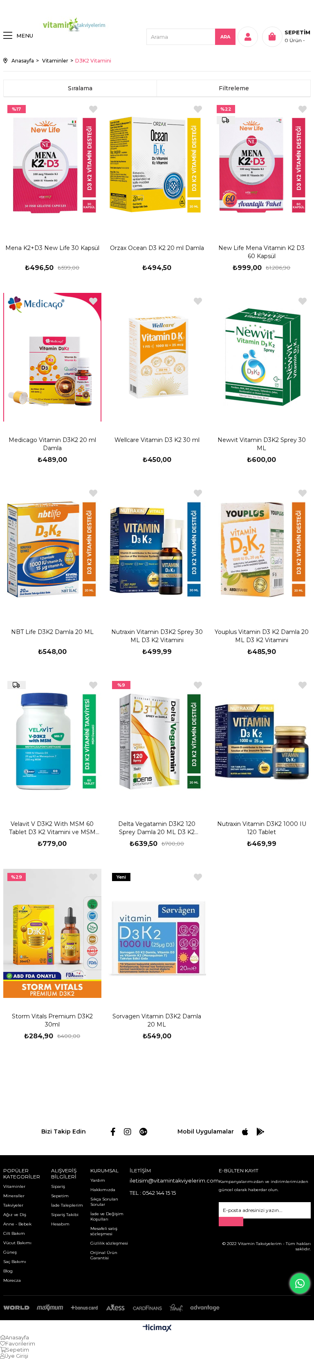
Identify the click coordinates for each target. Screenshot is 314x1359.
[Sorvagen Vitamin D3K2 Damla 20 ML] (157, 933)
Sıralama (80, 88)
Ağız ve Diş (14, 1214)
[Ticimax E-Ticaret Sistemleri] (157, 1328)
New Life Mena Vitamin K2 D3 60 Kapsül (261, 252)
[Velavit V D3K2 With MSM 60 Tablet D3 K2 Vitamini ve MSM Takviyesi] (52, 741)
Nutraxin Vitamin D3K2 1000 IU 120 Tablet (261, 828)
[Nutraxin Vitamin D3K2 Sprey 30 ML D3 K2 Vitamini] (157, 549)
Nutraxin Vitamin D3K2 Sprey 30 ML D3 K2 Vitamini (157, 636)
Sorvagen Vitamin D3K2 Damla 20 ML (156, 1020)
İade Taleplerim (67, 1205)
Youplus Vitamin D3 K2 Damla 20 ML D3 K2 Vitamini (262, 636)
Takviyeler (13, 1205)
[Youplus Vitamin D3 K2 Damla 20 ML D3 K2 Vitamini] (262, 549)
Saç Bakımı (14, 1261)
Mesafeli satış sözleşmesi (103, 1231)
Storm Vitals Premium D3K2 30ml (52, 1020)
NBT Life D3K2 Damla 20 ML (52, 632)
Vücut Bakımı (17, 1242)
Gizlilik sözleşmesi (109, 1243)
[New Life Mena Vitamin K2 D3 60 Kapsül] (262, 165)
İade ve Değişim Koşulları (106, 1216)
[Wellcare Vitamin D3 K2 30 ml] (157, 357)
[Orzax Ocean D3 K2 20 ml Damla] (157, 165)
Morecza (12, 1280)
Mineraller (14, 1195)
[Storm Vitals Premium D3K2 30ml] (52, 933)
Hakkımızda (102, 1189)
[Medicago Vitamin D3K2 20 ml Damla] (52, 357)
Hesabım (60, 1224)
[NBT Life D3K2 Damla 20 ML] (52, 549)
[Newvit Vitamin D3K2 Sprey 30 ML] (262, 357)
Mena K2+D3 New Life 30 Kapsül (52, 248)
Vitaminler (14, 1186)
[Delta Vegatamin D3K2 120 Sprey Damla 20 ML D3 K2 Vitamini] (157, 741)
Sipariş (58, 1186)
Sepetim (60, 1195)
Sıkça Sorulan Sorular (104, 1201)
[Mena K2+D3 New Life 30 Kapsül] (52, 165)
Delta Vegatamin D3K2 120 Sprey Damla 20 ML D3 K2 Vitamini (156, 828)
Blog (8, 1271)
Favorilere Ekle (93, 109)
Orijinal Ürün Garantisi (103, 1255)
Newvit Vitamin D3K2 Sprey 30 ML (262, 444)
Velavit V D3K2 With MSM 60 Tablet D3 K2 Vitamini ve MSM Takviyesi (52, 828)
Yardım (97, 1180)
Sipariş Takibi (64, 1214)
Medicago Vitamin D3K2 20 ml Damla (52, 444)
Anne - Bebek (17, 1224)
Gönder (231, 1221)
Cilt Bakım (14, 1233)
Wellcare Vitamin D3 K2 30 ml (157, 440)
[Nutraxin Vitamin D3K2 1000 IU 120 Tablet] (262, 741)
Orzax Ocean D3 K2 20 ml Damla (157, 248)
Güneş (10, 1252)
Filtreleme (234, 88)
